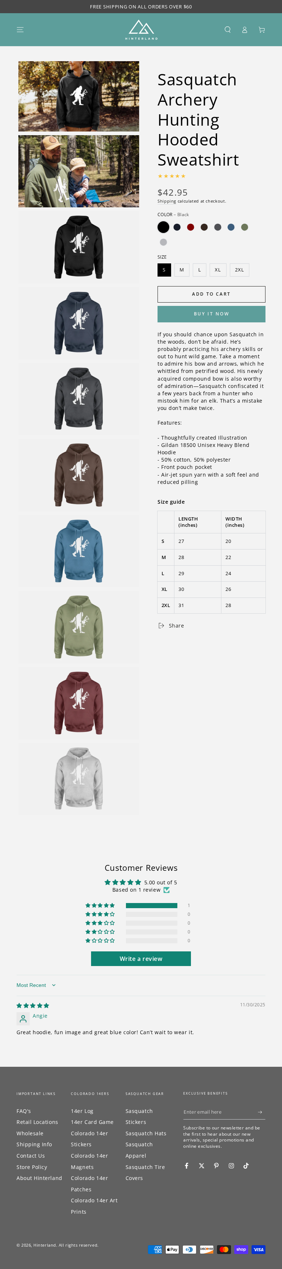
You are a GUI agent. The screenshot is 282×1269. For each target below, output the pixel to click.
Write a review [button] (141, 959)
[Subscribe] (261, 1112)
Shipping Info (34, 1144)
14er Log (82, 1110)
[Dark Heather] (218, 227)
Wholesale (30, 1133)
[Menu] (20, 29)
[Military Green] (244, 227)
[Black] (163, 227)
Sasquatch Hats (146, 1133)
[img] (33, 1005)
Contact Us (31, 1155)
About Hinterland (39, 1177)
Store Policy (32, 1166)
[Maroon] (190, 227)
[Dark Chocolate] (204, 227)
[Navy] (177, 227)
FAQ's (24, 1110)
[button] (227, 29)
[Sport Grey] (163, 242)
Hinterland (44, 1245)
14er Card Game (92, 1121)
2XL (239, 270)
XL (218, 270)
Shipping (167, 201)
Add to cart (211, 294)
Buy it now (211, 314)
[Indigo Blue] (231, 227)
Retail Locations (37, 1121)
